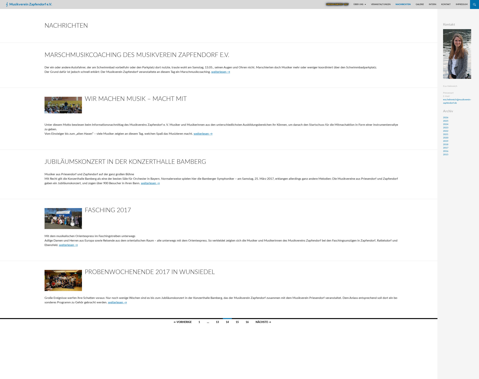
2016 (445, 151)
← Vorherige (183, 322)
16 (247, 322)
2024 (445, 124)
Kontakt (446, 4)
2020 (445, 138)
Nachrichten (403, 4)
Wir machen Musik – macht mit (136, 99)
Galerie (420, 4)
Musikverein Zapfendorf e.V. (30, 4)
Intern (432, 4)
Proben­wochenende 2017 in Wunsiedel (150, 272)
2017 (445, 148)
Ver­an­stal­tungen (380, 4)
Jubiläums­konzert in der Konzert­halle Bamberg (125, 162)
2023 (445, 127)
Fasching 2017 (108, 210)
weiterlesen (220, 71)
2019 (445, 141)
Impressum (462, 4)
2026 (445, 117)
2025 (445, 121)
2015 (445, 154)
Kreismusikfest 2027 (337, 4)
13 (217, 322)
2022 (445, 131)
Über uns (358, 4)
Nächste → (263, 322)
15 (237, 322)
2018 (445, 144)
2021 (445, 134)
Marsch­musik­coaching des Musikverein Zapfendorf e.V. (137, 55)
